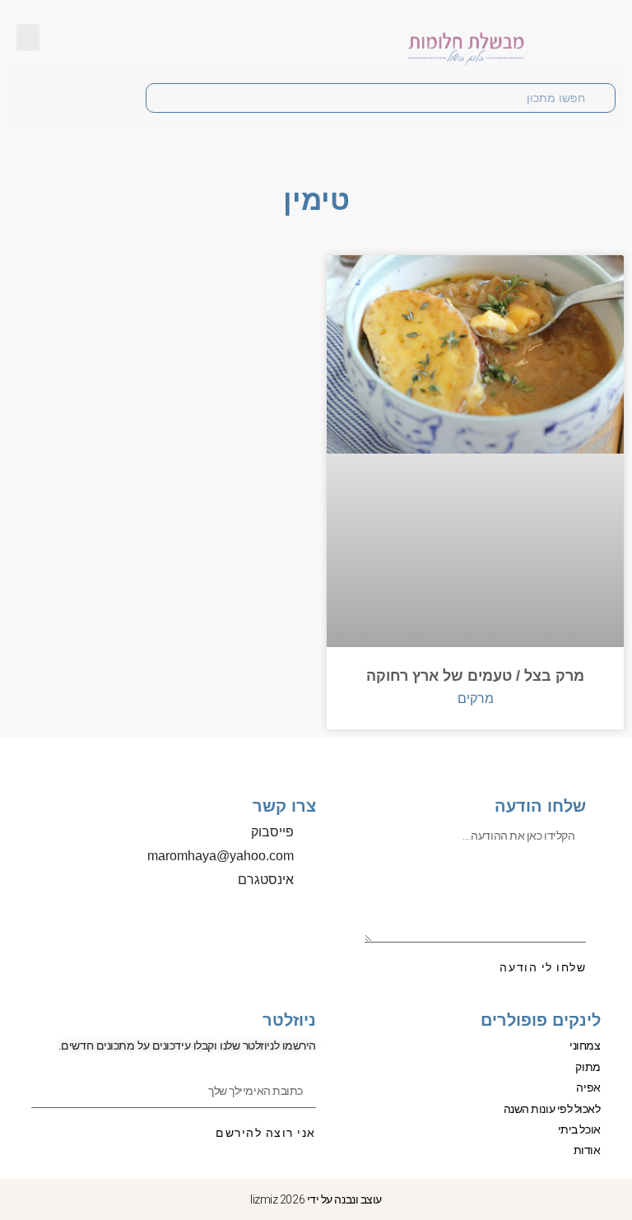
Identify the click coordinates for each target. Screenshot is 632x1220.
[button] (28, 37)
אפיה (588, 1087)
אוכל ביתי (579, 1129)
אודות (587, 1150)
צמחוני (584, 1045)
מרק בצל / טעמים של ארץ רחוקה (475, 676)
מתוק (587, 1066)
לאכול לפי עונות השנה (552, 1108)
